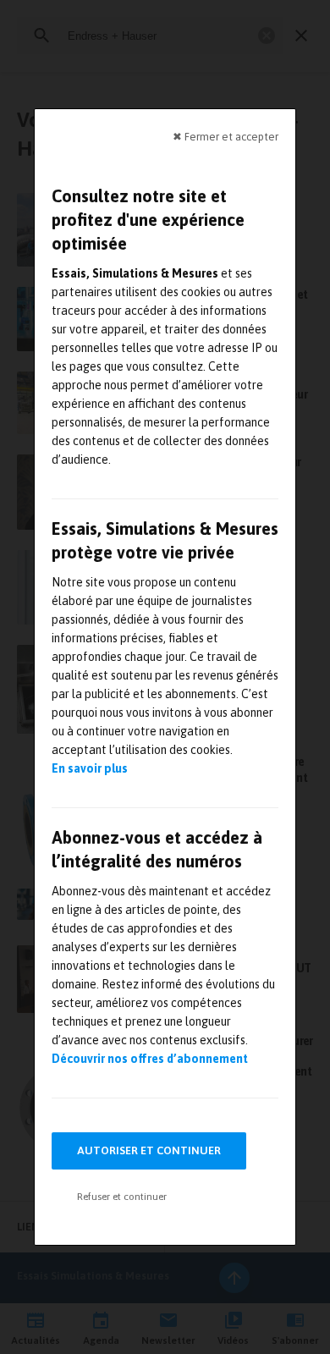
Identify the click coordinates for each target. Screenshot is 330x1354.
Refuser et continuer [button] (122, 1197)
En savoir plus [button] (90, 768)
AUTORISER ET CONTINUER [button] (149, 1150)
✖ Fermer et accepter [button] (225, 136)
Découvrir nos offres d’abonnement (150, 1058)
